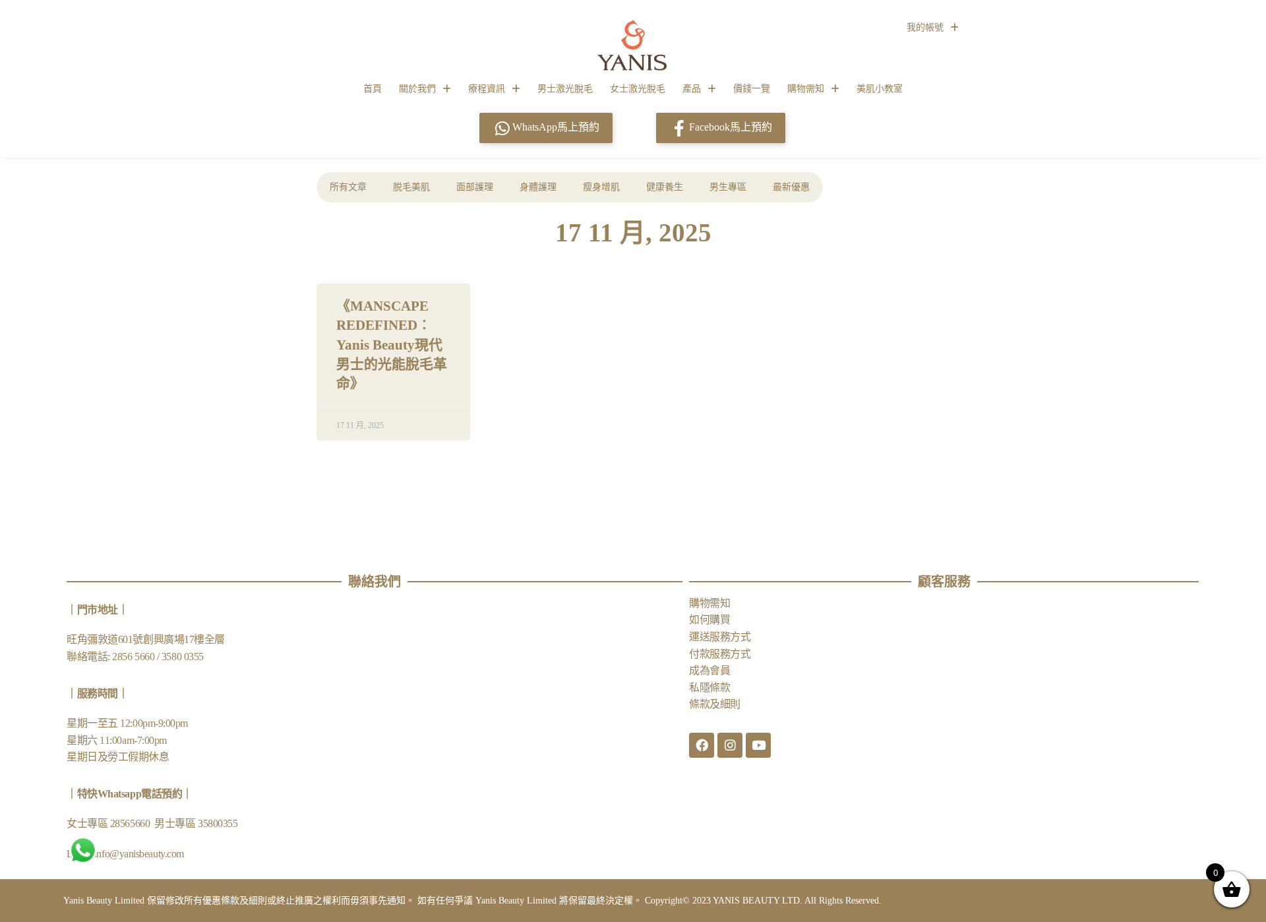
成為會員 (709, 670)
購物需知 (805, 89)
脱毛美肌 (411, 187)
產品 (691, 89)
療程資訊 (486, 89)
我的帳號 (925, 27)
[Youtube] (758, 745)
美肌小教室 (880, 89)
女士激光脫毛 (637, 89)
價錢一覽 (751, 89)
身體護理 (538, 187)
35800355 (217, 823)
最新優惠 (791, 187)
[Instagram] (729, 745)
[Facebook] (701, 745)
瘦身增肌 (601, 187)
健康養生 (664, 187)
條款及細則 (714, 704)
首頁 (372, 89)
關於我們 (417, 89)
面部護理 (474, 187)
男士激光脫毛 (565, 89)
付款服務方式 (719, 654)
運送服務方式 (719, 636)
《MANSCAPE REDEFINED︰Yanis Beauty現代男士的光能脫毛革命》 (391, 345)
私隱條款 (709, 687)
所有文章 (348, 187)
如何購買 (709, 619)
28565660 (131, 823)
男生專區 (727, 187)
